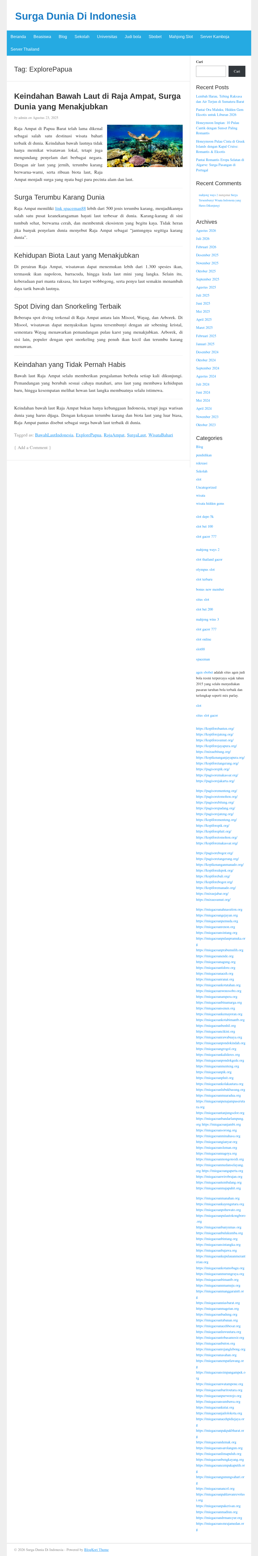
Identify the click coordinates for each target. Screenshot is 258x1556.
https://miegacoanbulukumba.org (219, 1232)
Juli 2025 (202, 295)
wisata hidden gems (210, 503)
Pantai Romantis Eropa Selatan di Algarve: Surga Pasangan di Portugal (220, 164)
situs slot (202, 599)
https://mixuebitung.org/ (213, 751)
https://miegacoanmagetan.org (217, 1308)
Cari (199, 61)
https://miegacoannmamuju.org (218, 1285)
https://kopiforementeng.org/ (216, 819)
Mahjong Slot (181, 37)
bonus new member (210, 589)
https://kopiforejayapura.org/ (216, 745)
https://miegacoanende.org (215, 956)
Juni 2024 (203, 392)
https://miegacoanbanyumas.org (218, 1227)
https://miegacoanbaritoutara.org (219, 1389)
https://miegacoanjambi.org (221, 1124)
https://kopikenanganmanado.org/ (220, 864)
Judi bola (133, 37)
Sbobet (155, 37)
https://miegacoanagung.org (216, 961)
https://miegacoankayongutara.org (220, 1203)
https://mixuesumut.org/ (213, 899)
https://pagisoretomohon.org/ (217, 796)
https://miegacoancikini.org (215, 1031)
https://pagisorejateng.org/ (215, 813)
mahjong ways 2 (208, 195)
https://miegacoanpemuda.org (217, 920)
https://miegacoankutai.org (215, 1407)
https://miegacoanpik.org (214, 1071)
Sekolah (82, 37)
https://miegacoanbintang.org (217, 1238)
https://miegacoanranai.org (215, 979)
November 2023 (207, 416)
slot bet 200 (204, 609)
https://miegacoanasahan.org (216, 1354)
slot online (203, 639)
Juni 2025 (203, 303)
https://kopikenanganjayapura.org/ (220, 757)
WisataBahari (160, 435)
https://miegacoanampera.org (216, 996)
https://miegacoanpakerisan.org (218, 1505)
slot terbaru (204, 579)
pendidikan (204, 455)
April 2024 (204, 408)
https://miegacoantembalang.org (219, 1182)
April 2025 (204, 319)
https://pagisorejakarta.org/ (215, 780)
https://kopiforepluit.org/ (213, 831)
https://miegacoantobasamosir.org (220, 1337)
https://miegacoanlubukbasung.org (220, 1089)
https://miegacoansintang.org (216, 932)
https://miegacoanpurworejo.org (218, 1395)
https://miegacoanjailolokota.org (219, 1413)
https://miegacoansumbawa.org (218, 1401)
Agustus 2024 (206, 376)
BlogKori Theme (96, 1549)
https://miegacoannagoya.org (216, 1153)
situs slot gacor (207, 715)
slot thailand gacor (209, 559)
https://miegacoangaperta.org (222, 1170)
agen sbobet (204, 672)
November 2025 (207, 263)
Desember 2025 (207, 254)
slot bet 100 (204, 526)
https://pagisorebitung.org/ (215, 802)
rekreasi (201, 463)
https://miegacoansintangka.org (218, 1244)
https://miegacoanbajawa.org (216, 1250)
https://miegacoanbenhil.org (216, 1025)
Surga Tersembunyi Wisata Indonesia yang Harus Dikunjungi (220, 200)
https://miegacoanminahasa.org (218, 1135)
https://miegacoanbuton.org (215, 1343)
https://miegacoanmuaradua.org (218, 1095)
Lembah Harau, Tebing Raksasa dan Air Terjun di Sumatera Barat (220, 99)
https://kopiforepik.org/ (212, 825)
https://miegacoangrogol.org (216, 1048)
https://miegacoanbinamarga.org (219, 1002)
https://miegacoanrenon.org (215, 926)
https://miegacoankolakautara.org (219, 1083)
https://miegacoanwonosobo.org (218, 990)
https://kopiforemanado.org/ (216, 887)
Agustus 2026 (206, 230)
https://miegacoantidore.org (215, 967)
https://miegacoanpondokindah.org (220, 1042)
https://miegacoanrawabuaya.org (219, 1037)
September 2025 (207, 279)
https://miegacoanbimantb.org (217, 1279)
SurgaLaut (136, 435)
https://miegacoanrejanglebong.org (220, 1349)
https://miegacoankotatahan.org (218, 984)
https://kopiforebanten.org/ (215, 728)
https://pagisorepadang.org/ (215, 808)
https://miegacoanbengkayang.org (220, 1459)
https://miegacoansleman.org (216, 1147)
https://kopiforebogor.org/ (214, 881)
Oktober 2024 (206, 360)
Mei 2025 (203, 311)
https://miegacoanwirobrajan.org (219, 1176)
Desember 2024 (207, 352)
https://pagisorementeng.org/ (216, 790)
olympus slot (205, 569)
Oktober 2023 (206, 424)
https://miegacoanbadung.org (216, 1314)
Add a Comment (33, 447)
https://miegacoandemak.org (216, 1442)
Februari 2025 (206, 335)
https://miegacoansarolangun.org (219, 1447)
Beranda (18, 37)
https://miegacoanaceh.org (214, 973)
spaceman (203, 659)
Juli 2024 (202, 384)
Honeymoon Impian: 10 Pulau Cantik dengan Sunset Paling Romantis (217, 127)
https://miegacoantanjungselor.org (220, 1112)
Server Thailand (25, 49)
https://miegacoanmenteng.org (217, 1066)
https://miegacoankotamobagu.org (220, 1267)
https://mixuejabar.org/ (212, 893)
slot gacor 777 (206, 536)
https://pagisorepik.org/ (213, 769)
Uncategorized (206, 487)
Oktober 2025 (206, 271)
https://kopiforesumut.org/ (215, 740)
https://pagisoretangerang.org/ (217, 858)
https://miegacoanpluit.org (215, 1077)
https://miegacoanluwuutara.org (218, 1331)
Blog (63, 37)
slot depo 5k (205, 516)
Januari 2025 (205, 343)
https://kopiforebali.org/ (213, 876)
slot (198, 479)
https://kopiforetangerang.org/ (217, 763)
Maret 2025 (204, 327)
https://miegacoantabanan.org (217, 1320)
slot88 (200, 649)
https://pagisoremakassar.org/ (217, 775)
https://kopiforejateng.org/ (214, 734)
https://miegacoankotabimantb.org (220, 1019)
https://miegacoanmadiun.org (217, 1511)
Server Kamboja (214, 37)
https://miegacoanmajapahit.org (218, 1188)
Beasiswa (42, 37)
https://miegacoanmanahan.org (218, 1198)
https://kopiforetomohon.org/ (216, 837)
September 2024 (207, 368)
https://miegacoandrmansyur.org (219, 1517)
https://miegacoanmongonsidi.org (220, 1159)
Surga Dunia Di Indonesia (75, 16)
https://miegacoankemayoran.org (219, 1013)
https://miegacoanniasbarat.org (218, 1302)
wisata (200, 495)
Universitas (107, 37)
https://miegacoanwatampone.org (219, 1383)
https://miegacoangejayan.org (217, 915)
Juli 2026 (202, 238)
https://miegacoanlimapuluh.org (218, 1453)
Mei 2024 (203, 400)
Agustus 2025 (206, 287)
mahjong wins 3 (207, 619)
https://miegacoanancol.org (215, 1488)
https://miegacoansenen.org (215, 1008)
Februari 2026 (206, 246)
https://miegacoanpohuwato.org (218, 1209)
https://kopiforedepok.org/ (214, 870)
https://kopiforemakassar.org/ (217, 843)
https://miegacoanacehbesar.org (218, 1325)
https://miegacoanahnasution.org (219, 909)
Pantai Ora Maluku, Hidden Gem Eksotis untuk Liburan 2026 (219, 112)
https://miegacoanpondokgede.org (220, 1060)
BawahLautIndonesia (54, 435)
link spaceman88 (70, 208)
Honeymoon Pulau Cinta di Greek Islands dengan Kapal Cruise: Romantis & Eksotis (220, 146)
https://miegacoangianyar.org (216, 1141)
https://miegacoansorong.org (216, 1130)
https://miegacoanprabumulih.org (219, 949)
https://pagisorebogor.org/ (214, 852)
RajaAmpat (114, 435)
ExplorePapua (88, 435)
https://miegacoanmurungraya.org (220, 1273)
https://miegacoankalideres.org (218, 1054)
